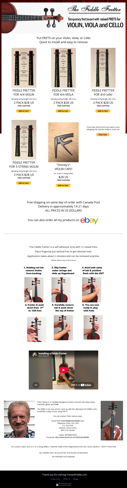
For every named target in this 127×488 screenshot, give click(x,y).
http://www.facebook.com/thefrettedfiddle (72, 437)
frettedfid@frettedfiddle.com (72, 421)
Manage (75, 479)
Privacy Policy (55, 479)
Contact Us (66, 479)
